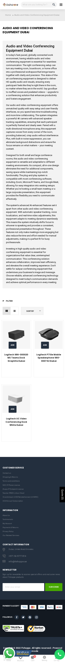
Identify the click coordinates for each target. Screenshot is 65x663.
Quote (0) (62, 494)
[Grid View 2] (7, 311)
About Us (6, 515)
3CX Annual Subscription (13, 501)
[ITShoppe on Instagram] (36, 617)
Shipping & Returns (10, 477)
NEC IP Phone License (11, 485)
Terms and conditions (11, 481)
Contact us (7, 473)
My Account (7, 523)
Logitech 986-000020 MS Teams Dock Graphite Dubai (16, 357)
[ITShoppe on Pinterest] (30, 617)
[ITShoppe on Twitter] (23, 617)
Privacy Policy (8, 531)
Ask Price (12, 346)
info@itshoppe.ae (18, 561)
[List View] (14, 311)
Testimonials (8, 519)
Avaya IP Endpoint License (13, 489)
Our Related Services (11, 535)
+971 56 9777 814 (17, 556)
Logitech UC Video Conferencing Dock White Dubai (16, 421)
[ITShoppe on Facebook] (16, 617)
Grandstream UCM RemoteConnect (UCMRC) (20, 497)
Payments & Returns (11, 527)
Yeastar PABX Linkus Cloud (13, 493)
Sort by (30, 311)
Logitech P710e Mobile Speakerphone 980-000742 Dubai (48, 357)
